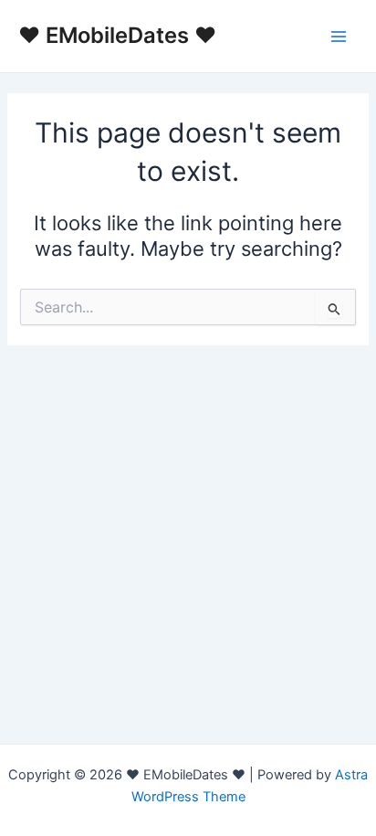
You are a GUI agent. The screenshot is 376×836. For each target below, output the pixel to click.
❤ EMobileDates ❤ (117, 35)
